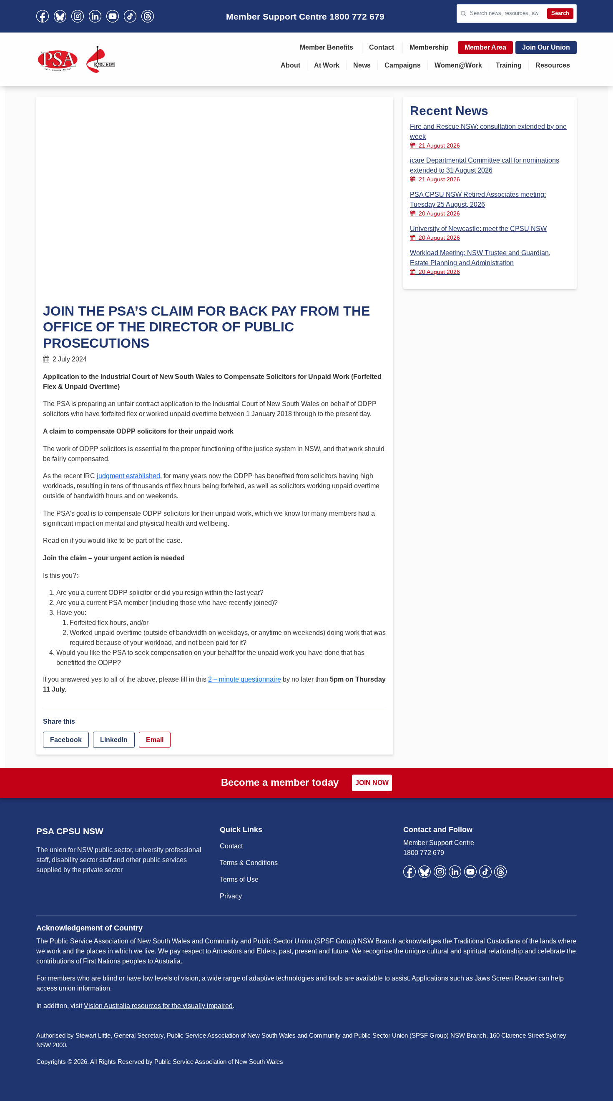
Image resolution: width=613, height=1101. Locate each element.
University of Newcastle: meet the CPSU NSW (478, 233)
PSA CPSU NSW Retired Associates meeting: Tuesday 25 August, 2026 (478, 204)
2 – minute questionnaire (244, 679)
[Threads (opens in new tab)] (147, 16)
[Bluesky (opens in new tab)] (60, 16)
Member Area (485, 47)
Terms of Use (239, 879)
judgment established (128, 475)
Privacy (231, 896)
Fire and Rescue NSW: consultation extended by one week (488, 136)
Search (560, 13)
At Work (326, 65)
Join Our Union (546, 47)
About (290, 65)
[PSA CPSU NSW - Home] (76, 59)
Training (509, 65)
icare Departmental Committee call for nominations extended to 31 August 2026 (484, 170)
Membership (429, 47)
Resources (552, 65)
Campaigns (402, 65)
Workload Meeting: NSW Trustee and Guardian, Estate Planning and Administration (480, 262)
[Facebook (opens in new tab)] (42, 16)
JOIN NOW (372, 782)
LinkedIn (114, 739)
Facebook (66, 739)
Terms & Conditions (249, 862)
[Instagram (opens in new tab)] (77, 16)
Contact (381, 47)
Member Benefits (326, 47)
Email (154, 739)
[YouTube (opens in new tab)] (112, 16)
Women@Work (458, 65)
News (362, 65)
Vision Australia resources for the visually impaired (158, 1005)
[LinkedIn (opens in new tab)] (95, 16)
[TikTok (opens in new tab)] (130, 16)
